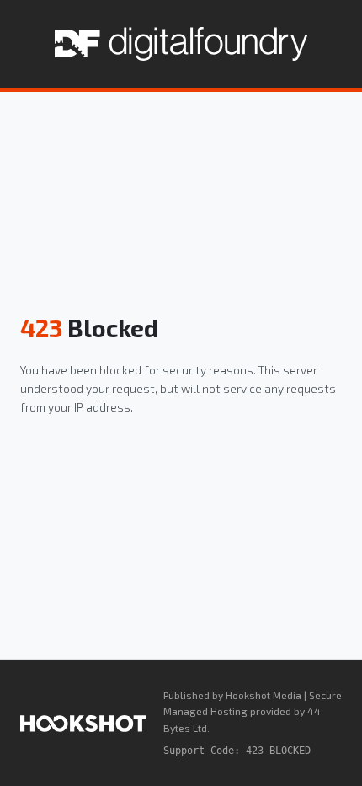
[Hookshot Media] (83, 723)
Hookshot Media (263, 695)
